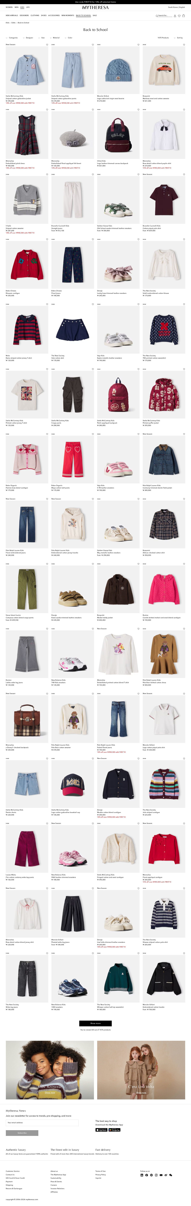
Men (16, 7)
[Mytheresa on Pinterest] (151, 1175)
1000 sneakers (57, 1007)
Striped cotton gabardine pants (63, 98)
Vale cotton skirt (57, 358)
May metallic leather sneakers (108, 553)
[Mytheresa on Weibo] (165, 1175)
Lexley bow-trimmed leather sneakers (111, 293)
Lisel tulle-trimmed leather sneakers (111, 942)
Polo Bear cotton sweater (61, 747)
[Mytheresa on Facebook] (146, 1175)
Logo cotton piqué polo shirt (154, 747)
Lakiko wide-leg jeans (14, 682)
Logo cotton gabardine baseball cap (65, 812)
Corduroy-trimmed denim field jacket (157, 488)
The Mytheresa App (58, 1175)
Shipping (9, 1185)
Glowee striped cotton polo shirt (155, 942)
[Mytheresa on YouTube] (161, 1175)
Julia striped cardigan (151, 812)
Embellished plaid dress (15, 163)
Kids (22, 7)
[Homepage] (95, 7)
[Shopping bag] (183, 15)
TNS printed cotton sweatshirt (154, 358)
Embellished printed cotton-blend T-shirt (113, 682)
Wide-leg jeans (12, 1007)
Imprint (98, 1178)
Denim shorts (11, 812)
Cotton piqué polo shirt (152, 228)
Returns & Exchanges (14, 1189)
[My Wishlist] (179, 15)
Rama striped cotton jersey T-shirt (19, 358)
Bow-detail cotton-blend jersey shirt (20, 942)
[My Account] (174, 15)
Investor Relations (57, 1189)
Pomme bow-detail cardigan (17, 488)
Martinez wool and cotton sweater (156, 98)
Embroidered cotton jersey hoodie (64, 553)
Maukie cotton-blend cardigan (109, 812)
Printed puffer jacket (151, 423)
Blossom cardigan (13, 293)
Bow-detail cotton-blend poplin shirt (157, 163)
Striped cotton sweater (15, 228)
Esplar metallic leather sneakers (109, 358)
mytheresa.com (32, 1199)
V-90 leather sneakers (105, 488)
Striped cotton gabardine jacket (18, 98)
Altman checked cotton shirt (154, 553)
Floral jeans (55, 293)
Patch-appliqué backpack (107, 423)
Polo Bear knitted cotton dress (154, 682)
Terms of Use (101, 1171)
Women (9, 7)
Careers (54, 1185)
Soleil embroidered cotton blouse (156, 293)
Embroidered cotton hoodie (153, 1007)
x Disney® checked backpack (17, 747)
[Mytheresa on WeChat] (170, 1175)
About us (54, 1171)
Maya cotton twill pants (60, 488)
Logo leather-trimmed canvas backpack (112, 163)
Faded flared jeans (104, 747)
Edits (13, 23)
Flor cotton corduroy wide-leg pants (20, 877)
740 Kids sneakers (58, 682)
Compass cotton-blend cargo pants (19, 618)
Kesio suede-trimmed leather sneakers (66, 618)
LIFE (27, 7)
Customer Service (12, 1171)
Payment (9, 1182)
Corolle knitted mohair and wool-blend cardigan (162, 618)
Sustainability (56, 1178)
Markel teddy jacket (105, 618)
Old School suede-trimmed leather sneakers (114, 228)
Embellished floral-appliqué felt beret (66, 163)
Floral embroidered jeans (16, 553)
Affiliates (54, 1192)
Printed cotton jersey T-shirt (16, 423)
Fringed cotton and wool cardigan (110, 877)
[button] (156, 15)
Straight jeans (56, 228)
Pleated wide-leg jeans (60, 942)
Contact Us (10, 1175)
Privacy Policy (101, 1175)
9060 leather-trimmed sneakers (63, 877)
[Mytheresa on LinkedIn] (141, 1175)
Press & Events (56, 1182)
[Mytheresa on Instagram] (156, 1175)
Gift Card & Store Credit (15, 1178)
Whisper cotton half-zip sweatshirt (110, 1007)
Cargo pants (56, 423)
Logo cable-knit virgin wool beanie (110, 98)
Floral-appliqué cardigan (152, 877)
